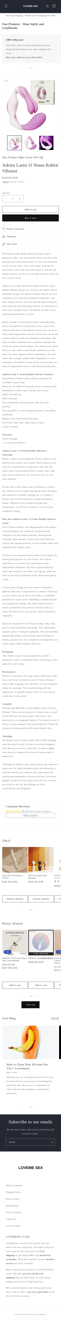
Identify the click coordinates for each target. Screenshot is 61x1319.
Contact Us (11, 1219)
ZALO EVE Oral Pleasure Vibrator (12, 877)
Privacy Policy (12, 1199)
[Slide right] (37, 68)
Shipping (5, 182)
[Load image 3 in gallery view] (46, 143)
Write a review (30, 815)
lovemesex (26, 1314)
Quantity (6, 193)
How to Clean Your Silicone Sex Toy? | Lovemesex (27, 1066)
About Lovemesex (14, 1185)
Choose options (15, 899)
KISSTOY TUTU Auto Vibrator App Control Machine (15, 959)
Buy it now (30, 218)
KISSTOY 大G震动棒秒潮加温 (40, 958)
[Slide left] (24, 68)
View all (30, 1004)
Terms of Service (14, 1212)
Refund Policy (12, 1206)
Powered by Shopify (38, 1314)
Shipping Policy (13, 1192)
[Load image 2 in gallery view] (30, 143)
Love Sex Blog (13, 1226)
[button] (6, 6)
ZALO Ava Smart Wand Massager (37, 877)
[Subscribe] (51, 1142)
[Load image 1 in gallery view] (14, 143)
